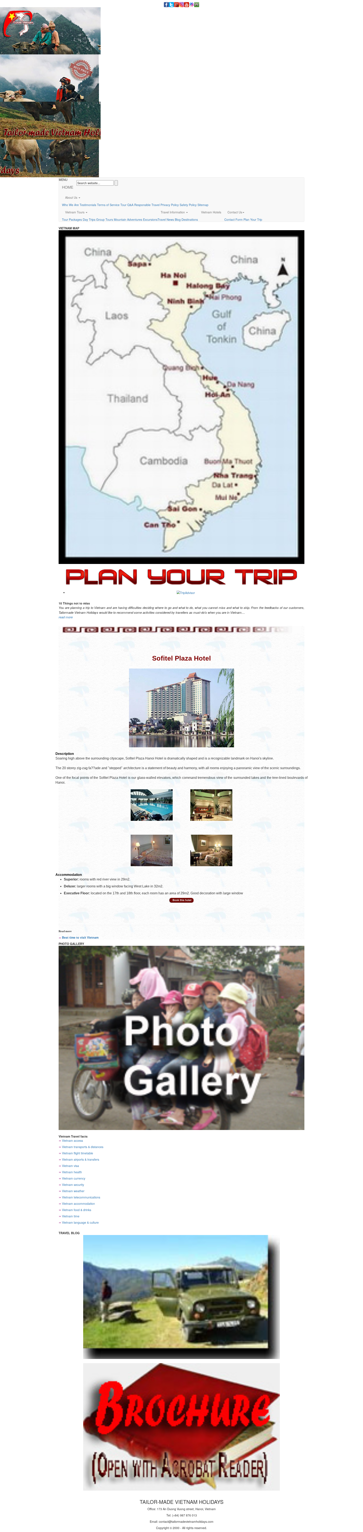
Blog (178, 219)
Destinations (190, 219)
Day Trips (89, 219)
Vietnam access (72, 1140)
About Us (71, 197)
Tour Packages (72, 219)
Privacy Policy (169, 205)
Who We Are (70, 205)
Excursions (150, 219)
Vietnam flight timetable (77, 1153)
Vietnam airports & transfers (80, 1159)
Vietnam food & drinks (76, 1210)
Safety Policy (188, 205)
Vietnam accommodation (78, 1203)
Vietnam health (72, 1172)
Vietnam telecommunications (81, 1197)
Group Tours (104, 219)
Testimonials (88, 205)
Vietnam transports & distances (82, 1147)
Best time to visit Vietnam (80, 937)
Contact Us (235, 212)
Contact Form (233, 219)
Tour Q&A (126, 205)
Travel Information (173, 212)
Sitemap (202, 205)
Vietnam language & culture (80, 1222)
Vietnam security (73, 1185)
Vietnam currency (73, 1178)
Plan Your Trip (252, 219)
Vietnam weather (73, 1191)
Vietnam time (70, 1216)
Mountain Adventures (128, 219)
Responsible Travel (147, 205)
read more (66, 617)
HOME (67, 187)
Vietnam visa (70, 1166)
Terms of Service (108, 205)
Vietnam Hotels (211, 212)
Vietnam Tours (75, 212)
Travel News (166, 219)
